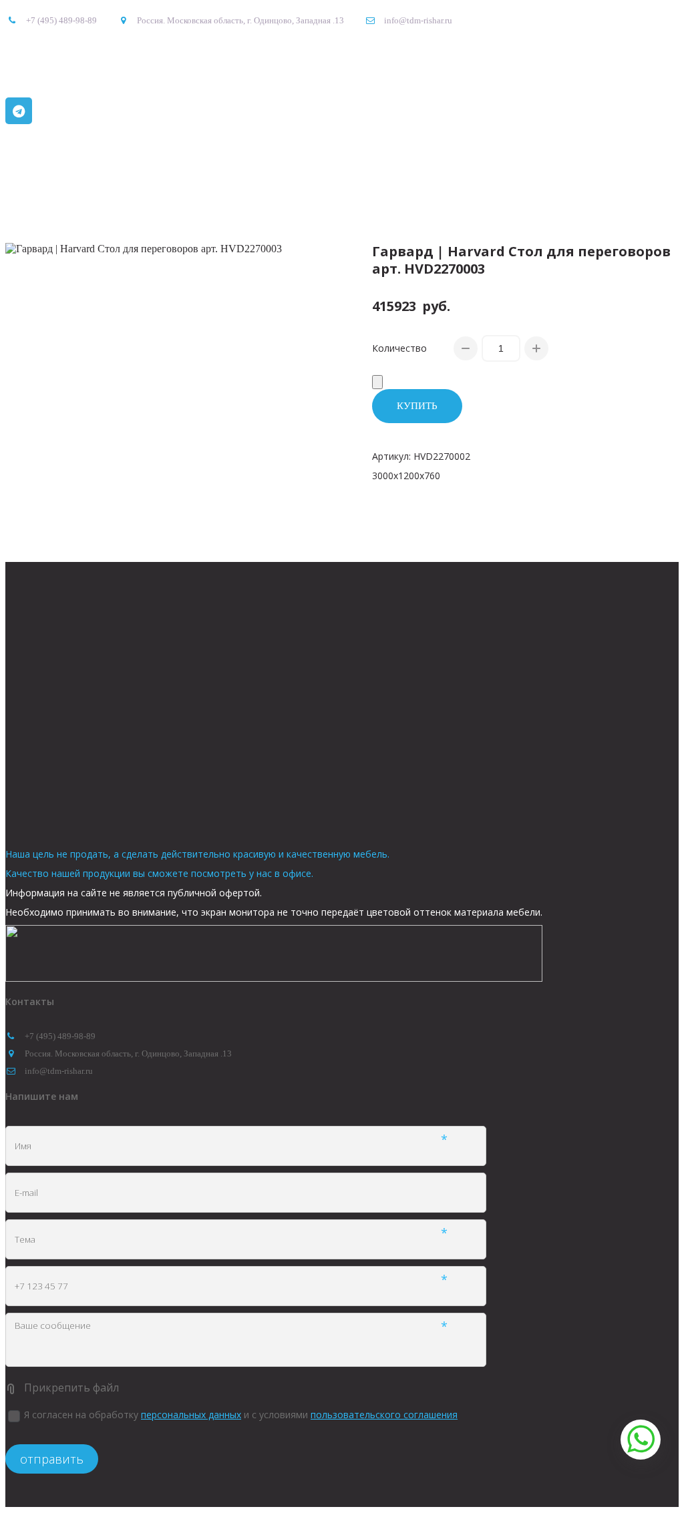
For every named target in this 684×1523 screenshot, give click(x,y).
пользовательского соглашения (384, 1414)
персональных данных (191, 1414)
